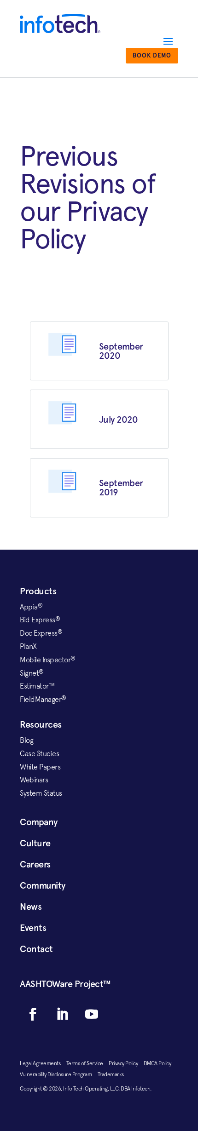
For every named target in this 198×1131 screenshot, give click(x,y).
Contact (36, 948)
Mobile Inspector (48, 659)
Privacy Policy (126, 1063)
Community (42, 885)
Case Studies (39, 753)
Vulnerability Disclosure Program (59, 1074)
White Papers (40, 767)
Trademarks (111, 1074)
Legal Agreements (43, 1063)
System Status (41, 793)
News (30, 906)
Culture (35, 843)
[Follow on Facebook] (33, 1014)
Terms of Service (87, 1063)
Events (33, 927)
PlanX (28, 646)
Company (39, 821)
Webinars (34, 779)
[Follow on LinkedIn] (62, 1014)
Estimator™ (37, 686)
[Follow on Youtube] (92, 1014)
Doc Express (41, 633)
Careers (35, 864)
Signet (32, 673)
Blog (26, 740)
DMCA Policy (160, 1063)
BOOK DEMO (152, 55)
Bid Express (40, 619)
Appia (31, 607)
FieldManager (43, 699)
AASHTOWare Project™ (65, 983)
